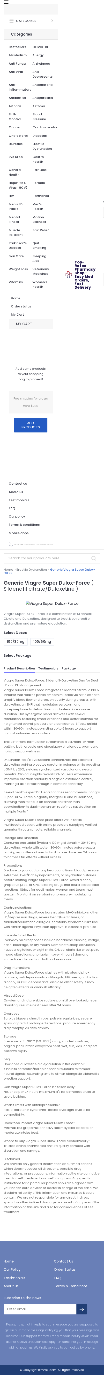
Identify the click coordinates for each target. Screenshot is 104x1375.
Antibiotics (17, 97)
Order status (21, 306)
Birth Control (15, 116)
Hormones (40, 196)
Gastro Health (38, 159)
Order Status (64, 1269)
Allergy (38, 55)
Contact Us (63, 1261)
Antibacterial (42, 84)
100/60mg (42, 641)
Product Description (19, 668)
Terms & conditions (24, 524)
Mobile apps (19, 533)
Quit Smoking (39, 245)
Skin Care (16, 256)
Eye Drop (16, 157)
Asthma (38, 106)
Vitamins (16, 282)
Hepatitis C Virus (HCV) (18, 185)
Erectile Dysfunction (42, 146)
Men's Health (37, 206)
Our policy (17, 516)
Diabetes (39, 135)
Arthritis (15, 106)
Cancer (15, 127)
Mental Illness (14, 219)
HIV (11, 196)
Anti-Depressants (42, 74)
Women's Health (39, 284)
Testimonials (19, 500)
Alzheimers (41, 63)
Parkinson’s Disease (18, 245)
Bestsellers (17, 47)
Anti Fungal (18, 63)
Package (69, 668)
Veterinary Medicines (40, 271)
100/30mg (15, 641)
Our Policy (12, 1269)
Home (15, 298)
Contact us (18, 483)
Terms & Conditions (71, 1286)
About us (16, 492)
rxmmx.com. (47, 1370)
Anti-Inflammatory (20, 87)
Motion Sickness (39, 219)
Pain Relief (40, 230)
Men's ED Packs (15, 206)
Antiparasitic (42, 97)
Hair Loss (39, 170)
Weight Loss (18, 269)
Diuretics (15, 144)
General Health (15, 172)
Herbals (38, 183)
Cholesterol (18, 135)
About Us (11, 1286)
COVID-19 (40, 47)
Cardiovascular (44, 127)
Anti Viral (16, 71)
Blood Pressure (39, 116)
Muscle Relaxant (16, 232)
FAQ (12, 508)
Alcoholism (18, 55)
